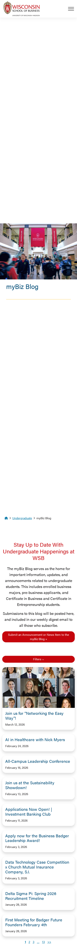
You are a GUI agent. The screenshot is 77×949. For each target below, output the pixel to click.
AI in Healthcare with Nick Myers (35, 739)
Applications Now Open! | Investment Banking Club (28, 811)
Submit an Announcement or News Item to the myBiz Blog (38, 636)
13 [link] (43, 942)
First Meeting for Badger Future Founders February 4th (33, 922)
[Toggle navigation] (72, 9)
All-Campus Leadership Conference (37, 761)
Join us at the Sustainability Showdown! (29, 785)
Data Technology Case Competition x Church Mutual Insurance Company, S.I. (37, 866)
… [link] (38, 942)
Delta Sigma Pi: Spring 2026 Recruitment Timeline (30, 896)
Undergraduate (22, 518)
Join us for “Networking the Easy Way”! (34, 715)
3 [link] (33, 942)
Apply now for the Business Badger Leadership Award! (37, 838)
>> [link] (49, 942)
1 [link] (25, 942)
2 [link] (29, 942)
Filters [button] (37, 659)
